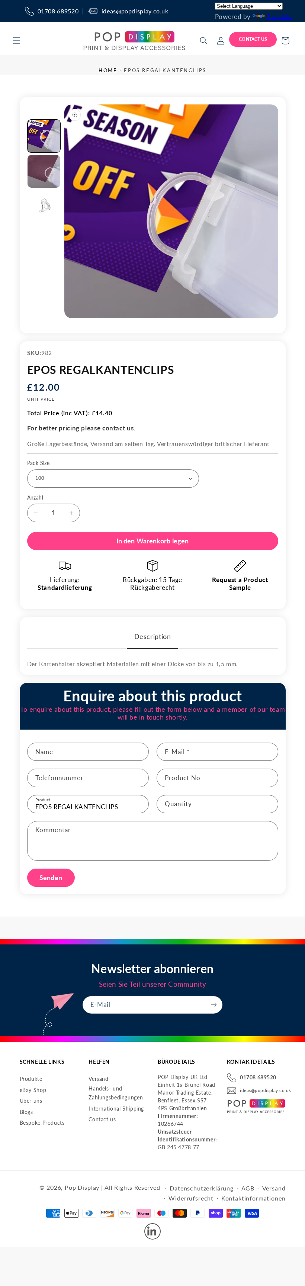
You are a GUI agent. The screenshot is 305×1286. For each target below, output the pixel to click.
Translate (279, 16)
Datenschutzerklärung (202, 1188)
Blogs (26, 1112)
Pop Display (82, 1187)
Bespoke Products (42, 1122)
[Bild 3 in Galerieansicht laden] (44, 206)
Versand (98, 1079)
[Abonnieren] (213, 1005)
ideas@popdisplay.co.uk (135, 10)
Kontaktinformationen (253, 1198)
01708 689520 (58, 10)
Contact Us (253, 39)
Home (108, 70)
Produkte (31, 1079)
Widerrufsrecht (191, 1198)
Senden (50, 877)
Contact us (102, 1119)
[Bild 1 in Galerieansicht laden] (44, 136)
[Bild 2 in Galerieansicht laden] (44, 171)
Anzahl (35, 498)
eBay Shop (33, 1090)
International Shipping (116, 1108)
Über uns (31, 1101)
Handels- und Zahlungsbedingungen (116, 1093)
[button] (16, 40)
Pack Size (38, 463)
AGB (248, 1188)
